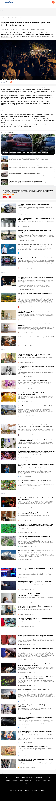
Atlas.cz (20, 790)
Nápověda (28, 784)
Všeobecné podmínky (36, 777)
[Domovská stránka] (2, 18)
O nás (17, 777)
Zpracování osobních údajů (43, 780)
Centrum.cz (13, 790)
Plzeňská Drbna (8, 17)
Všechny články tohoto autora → (9, 194)
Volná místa (25, 777)
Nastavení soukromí (11, 780)
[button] (9, 82)
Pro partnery (9, 777)
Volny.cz (27, 790)
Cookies (48, 777)
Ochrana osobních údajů (26, 780)
